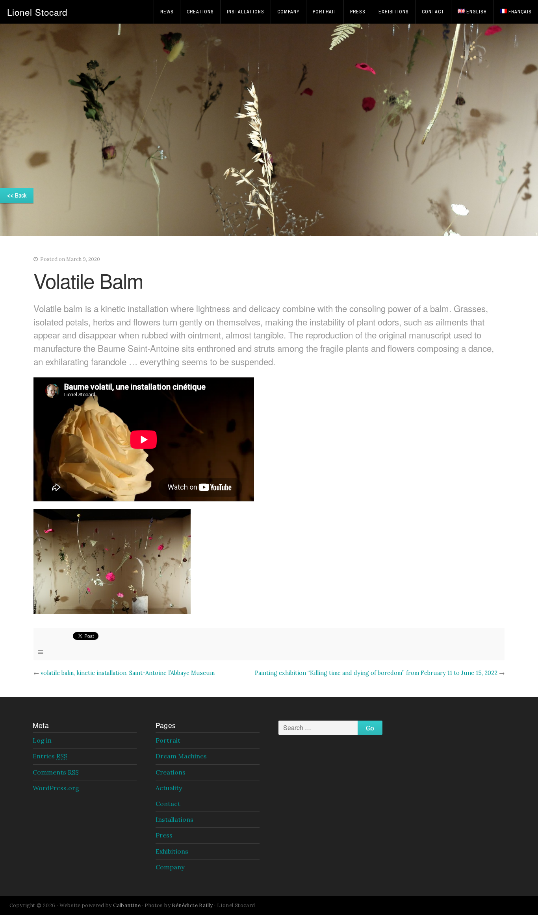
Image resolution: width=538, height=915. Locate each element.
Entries (50, 756)
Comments (56, 772)
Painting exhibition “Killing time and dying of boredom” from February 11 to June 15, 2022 (376, 673)
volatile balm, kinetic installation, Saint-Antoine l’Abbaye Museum (128, 673)
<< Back (16, 195)
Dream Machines (181, 756)
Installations (245, 12)
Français (520, 12)
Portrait (325, 12)
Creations (200, 12)
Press (357, 12)
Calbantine (127, 905)
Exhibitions (393, 12)
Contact (433, 12)
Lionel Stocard (37, 12)
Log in (42, 740)
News (167, 12)
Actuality (169, 788)
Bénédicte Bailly (192, 905)
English (476, 12)
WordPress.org (56, 788)
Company (288, 12)
